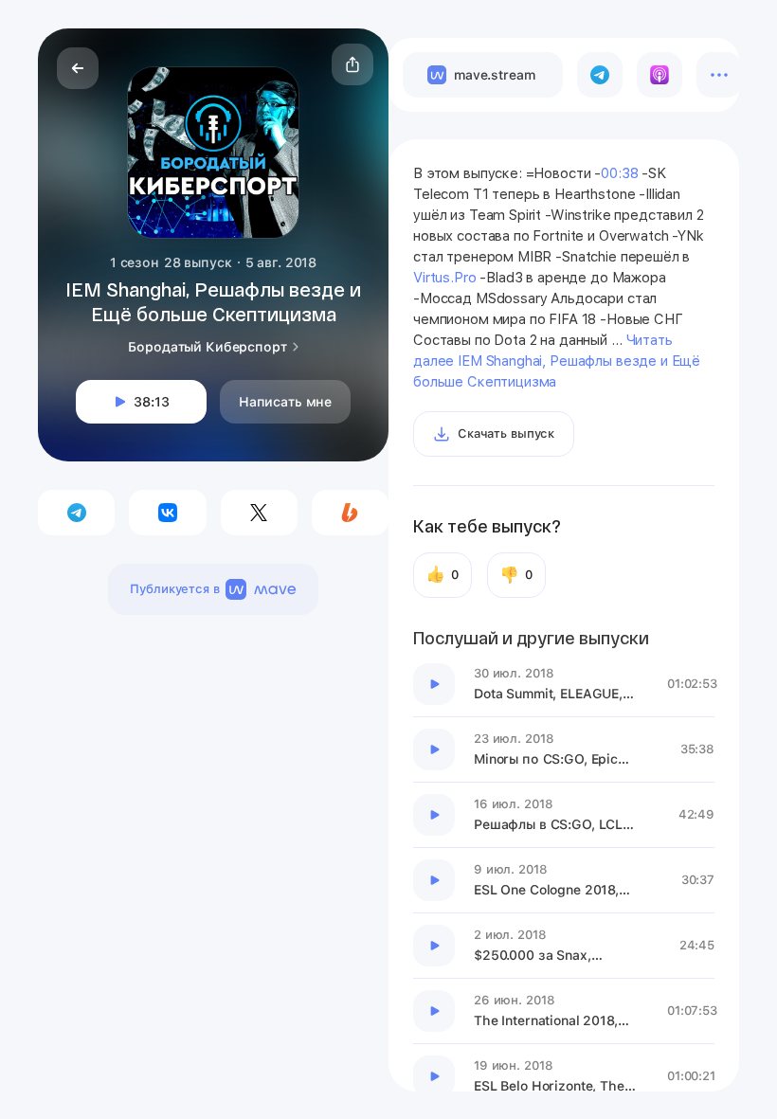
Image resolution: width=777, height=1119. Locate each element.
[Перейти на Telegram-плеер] (600, 75)
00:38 (619, 173)
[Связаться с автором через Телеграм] (76, 512)
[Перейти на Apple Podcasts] (659, 75)
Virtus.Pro (445, 277)
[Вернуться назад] (78, 68)
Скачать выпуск (506, 433)
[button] (352, 64)
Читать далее (556, 361)
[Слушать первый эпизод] (434, 684)
